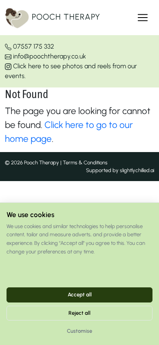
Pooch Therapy (64, 17)
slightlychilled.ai (137, 170)
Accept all (80, 294)
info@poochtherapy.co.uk (48, 56)
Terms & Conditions (85, 162)
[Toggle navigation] (142, 17)
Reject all (79, 313)
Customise (79, 331)
